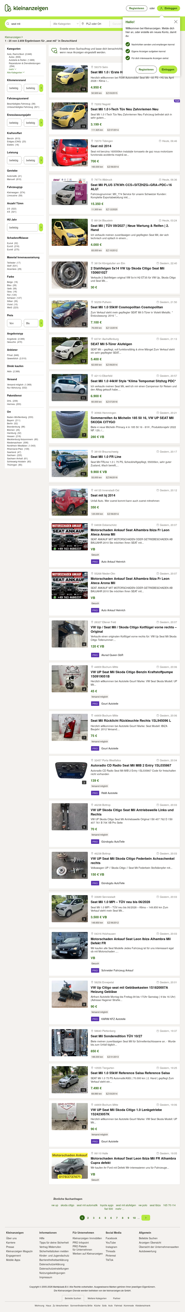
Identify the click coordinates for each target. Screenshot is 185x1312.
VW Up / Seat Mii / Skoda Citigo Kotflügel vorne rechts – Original (134, 629)
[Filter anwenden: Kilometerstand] (41, 88)
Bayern (10, 420)
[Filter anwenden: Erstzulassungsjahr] (41, 123)
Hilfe (41, 1238)
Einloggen (168, 69)
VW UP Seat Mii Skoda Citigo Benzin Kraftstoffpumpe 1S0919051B (132, 674)
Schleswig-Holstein (16, 461)
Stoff (9, 265)
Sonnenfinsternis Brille (81, 1305)
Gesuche (11, 341)
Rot (8, 294)
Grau (9, 291)
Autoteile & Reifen (18, 59)
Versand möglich (15, 384)
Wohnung (39, 1305)
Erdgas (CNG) (14, 141)
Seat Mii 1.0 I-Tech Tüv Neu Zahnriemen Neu (124, 109)
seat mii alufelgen (126, 1205)
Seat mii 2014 (101, 146)
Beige (10, 281)
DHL (9, 400)
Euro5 (10, 246)
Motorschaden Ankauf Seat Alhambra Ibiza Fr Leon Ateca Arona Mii (130, 532)
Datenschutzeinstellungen (54, 1268)
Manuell (11, 179)
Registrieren (146, 69)
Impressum (45, 1277)
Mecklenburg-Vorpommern (20, 439)
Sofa (104, 1305)
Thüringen (12, 464)
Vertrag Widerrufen (50, 1247)
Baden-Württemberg (17, 416)
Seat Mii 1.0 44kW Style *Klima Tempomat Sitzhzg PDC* (133, 381)
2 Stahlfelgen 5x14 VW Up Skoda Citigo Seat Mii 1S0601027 (127, 270)
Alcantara (11, 268)
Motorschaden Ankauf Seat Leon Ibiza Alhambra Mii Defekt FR (131, 941)
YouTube (111, 1242)
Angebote (12, 338)
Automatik (12, 175)
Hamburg (11, 432)
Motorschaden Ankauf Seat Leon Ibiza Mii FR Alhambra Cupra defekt (133, 1160)
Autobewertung (147, 1251)
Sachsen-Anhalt (15, 458)
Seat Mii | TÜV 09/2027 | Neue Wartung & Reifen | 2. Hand (130, 228)
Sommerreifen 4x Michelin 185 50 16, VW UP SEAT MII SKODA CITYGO (132, 420)
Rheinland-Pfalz (15, 448)
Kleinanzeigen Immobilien (87, 1238)
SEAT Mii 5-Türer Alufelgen (111, 344)
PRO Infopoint (81, 1242)
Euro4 (10, 243)
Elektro (10, 144)
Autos (11, 56)
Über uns (11, 1238)
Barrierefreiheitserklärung (53, 1260)
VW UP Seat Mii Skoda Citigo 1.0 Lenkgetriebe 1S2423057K (126, 1112)
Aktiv (9, 371)
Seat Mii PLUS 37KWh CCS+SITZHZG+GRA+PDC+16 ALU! (131, 187)
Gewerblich (12, 358)
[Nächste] (145, 1218)
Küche (97, 1305)
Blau (9, 285)
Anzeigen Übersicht (150, 1242)
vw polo (143, 1205)
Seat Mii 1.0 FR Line (106, 457)
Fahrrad (118, 1305)
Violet (10, 304)
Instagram (111, 1247)
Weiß (9, 307)
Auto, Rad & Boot (15, 53)
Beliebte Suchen (148, 1238)
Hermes (11, 403)
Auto (110, 1305)
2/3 (8, 208)
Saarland (11, 452)
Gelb (9, 288)
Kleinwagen (13, 192)
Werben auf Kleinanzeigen (88, 1253)
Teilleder (11, 262)
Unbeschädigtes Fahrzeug (20, 106)
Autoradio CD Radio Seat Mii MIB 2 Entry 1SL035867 (131, 765)
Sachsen (11, 455)
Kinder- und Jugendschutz (54, 1255)
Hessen (11, 436)
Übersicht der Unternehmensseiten (159, 1247)
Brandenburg (13, 426)
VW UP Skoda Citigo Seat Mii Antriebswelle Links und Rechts (132, 812)
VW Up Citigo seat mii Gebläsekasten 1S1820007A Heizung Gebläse (129, 989)
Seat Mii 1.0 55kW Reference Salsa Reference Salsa (130, 1073)
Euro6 (10, 249)
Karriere (10, 1242)
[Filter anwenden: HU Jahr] (41, 227)
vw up (54, 1205)
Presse (10, 1247)
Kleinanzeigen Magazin (19, 1251)
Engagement (13, 1255)
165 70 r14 (169, 1205)
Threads (110, 1251)
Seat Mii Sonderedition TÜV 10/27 (116, 1036)
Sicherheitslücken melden (54, 1251)
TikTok (109, 1260)
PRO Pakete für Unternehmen (82, 1248)
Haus (48, 1305)
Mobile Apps (13, 1260)
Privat (10, 355)
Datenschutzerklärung (51, 1264)
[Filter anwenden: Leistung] (41, 160)
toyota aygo (106, 1205)
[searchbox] (30, 23)
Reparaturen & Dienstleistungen (24, 63)
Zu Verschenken (61, 1305)
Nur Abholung (14, 387)
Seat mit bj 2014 (103, 495)
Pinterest (111, 1255)
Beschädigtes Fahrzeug (18, 103)
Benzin (10, 138)
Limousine (12, 195)
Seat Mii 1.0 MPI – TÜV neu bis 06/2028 (120, 902)
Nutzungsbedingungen (52, 1273)
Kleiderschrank (142, 1305)
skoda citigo (67, 1205)
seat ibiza (155, 1205)
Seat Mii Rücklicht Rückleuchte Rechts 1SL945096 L (131, 720)
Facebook (111, 1238)
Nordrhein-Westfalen (17, 445)
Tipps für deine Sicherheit (54, 1242)
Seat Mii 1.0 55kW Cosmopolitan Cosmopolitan (127, 307)
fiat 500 (108, 1208)
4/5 (8, 211)
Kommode (129, 1305)
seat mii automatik (87, 1205)
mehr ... (119, 1208)
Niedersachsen (14, 442)
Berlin (10, 423)
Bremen (11, 429)
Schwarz (11, 297)
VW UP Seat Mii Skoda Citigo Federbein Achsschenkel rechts (133, 860)
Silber (10, 301)
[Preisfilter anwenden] (41, 323)
